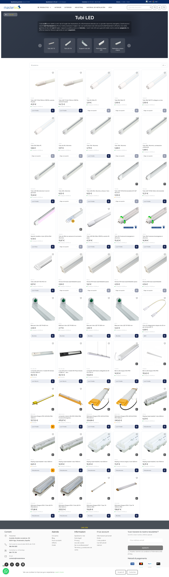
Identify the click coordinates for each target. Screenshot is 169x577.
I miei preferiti (101, 540)
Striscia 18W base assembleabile (152, 281)
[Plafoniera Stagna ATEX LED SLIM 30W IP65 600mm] (98, 399)
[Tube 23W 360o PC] (42, 128)
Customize (132, 572)
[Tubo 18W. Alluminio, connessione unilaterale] (154, 128)
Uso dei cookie (79, 543)
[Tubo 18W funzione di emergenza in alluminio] (154, 219)
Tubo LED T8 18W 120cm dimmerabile (153, 191)
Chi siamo (55, 536)
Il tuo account (103, 532)
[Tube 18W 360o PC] (126, 83)
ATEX (110, 7)
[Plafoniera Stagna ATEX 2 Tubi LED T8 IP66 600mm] (42, 488)
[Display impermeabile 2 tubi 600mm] (98, 444)
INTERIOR (58, 7)
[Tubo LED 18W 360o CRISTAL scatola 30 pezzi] (98, 219)
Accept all (121, 572)
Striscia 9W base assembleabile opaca (98, 281)
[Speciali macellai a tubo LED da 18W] (42, 219)
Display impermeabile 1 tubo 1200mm (41, 461)
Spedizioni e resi (79, 536)
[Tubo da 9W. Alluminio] (70, 128)
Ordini (99, 538)
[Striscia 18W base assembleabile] (154, 264)
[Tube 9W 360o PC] (98, 83)
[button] (151, 7)
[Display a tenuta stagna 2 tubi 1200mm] (126, 444)
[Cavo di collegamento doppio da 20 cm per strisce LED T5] (154, 308)
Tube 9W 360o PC (92, 100)
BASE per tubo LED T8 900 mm (67, 325)
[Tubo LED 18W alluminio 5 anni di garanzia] (42, 174)
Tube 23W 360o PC (36, 145)
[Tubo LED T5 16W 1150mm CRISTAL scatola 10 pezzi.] (70, 83)
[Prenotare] (53, 427)
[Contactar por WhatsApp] (6, 571)
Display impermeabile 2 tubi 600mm (97, 461)
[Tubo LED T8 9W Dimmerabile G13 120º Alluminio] (126, 174)
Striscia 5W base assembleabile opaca (70, 281)
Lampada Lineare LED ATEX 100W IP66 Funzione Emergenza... (70, 417)
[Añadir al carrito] (53, 110)
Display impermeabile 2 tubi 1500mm (153, 461)
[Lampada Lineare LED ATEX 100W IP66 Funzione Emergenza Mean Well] (70, 399)
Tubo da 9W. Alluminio (65, 145)
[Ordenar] (164, 65)
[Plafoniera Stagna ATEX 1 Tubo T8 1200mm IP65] (98, 488)
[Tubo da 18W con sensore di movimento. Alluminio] (70, 219)
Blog (53, 538)
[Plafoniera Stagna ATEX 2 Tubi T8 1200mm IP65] (126, 488)
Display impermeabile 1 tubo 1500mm (69, 461)
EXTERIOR (68, 7)
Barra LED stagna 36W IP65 (122, 370)
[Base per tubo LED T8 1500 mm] (126, 308)
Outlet (54, 545)
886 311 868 (97, 2)
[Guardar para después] (53, 73)
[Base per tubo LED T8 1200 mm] (98, 308)
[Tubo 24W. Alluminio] (70, 174)
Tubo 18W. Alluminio (120, 145)
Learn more (59, 572)
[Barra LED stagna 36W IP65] (126, 354)
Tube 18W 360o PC (120, 100)
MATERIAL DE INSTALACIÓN (96, 7)
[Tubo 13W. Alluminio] (98, 128)
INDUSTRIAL (79, 7)
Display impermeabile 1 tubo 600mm (153, 416)
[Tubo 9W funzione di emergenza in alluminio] (126, 219)
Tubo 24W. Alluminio (64, 191)
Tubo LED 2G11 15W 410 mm (38, 281)
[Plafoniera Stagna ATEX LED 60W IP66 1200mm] (42, 399)
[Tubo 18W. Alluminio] (126, 128)
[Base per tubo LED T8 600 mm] (42, 308)
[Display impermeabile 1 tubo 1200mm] (42, 444)
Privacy (76, 540)
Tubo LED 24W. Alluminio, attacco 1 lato (98, 191)
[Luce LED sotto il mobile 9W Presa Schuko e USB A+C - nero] (70, 354)
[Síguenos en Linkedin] (23, 564)
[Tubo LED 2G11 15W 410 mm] (42, 264)
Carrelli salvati (101, 543)
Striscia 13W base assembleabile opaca (126, 281)
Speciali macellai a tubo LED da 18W (41, 236)
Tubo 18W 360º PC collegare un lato (153, 100)
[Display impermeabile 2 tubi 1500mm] (154, 444)
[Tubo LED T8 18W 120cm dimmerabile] (154, 174)
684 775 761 (13, 552)
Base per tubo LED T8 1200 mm (96, 325)
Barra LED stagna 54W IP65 (150, 370)
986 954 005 (90, 2)
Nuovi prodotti (56, 540)
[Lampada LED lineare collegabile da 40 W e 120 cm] (98, 354)
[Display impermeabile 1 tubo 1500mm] (70, 444)
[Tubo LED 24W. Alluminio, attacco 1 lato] (98, 174)
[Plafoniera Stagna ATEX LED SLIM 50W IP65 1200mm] (126, 399)
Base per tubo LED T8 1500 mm (124, 325)
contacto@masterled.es (17, 558)
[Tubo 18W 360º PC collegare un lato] (154, 83)
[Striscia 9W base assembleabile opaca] (98, 264)
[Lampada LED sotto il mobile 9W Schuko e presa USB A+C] (42, 354)
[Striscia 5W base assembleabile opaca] (70, 264)
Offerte (54, 543)
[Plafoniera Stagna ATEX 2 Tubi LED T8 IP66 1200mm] (70, 488)
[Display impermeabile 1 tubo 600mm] (154, 399)
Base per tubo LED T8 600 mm (39, 325)
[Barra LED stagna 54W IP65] (154, 354)
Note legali (77, 538)
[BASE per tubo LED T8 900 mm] (70, 308)
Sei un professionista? (81, 545)
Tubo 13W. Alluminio (92, 145)
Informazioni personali (104, 536)
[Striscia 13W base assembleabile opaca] (126, 264)
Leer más (84, 527)
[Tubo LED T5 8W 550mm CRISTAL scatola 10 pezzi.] (42, 83)
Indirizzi (99, 545)
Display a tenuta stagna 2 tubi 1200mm (126, 461)
